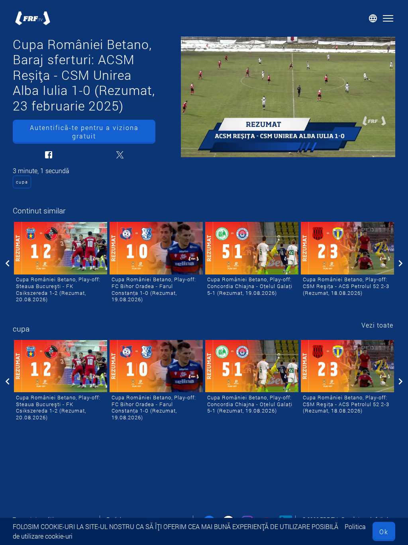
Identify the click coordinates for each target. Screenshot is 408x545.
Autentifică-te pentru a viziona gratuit (84, 131)
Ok (383, 531)
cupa (22, 181)
